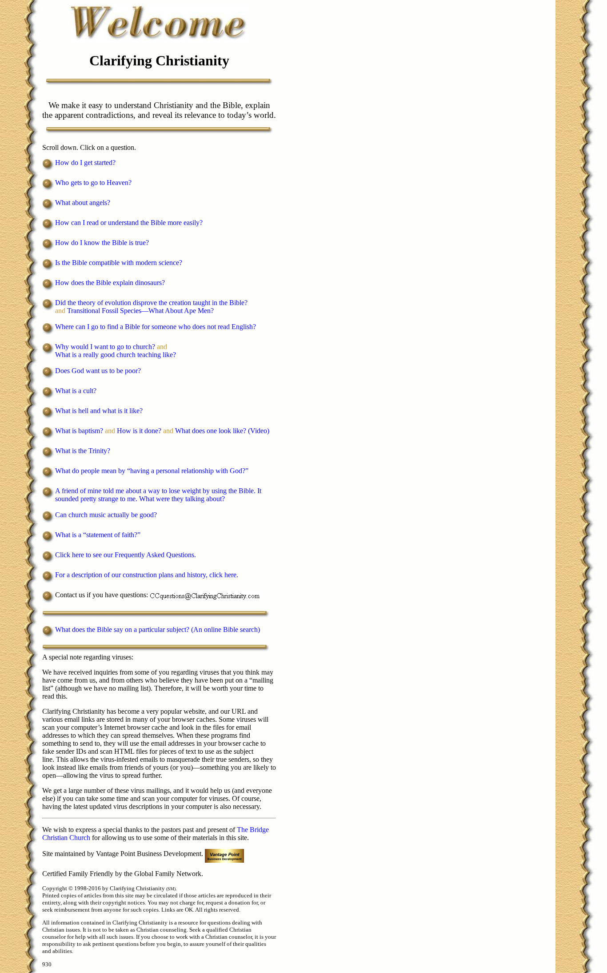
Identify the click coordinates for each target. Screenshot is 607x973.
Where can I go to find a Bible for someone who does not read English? (155, 326)
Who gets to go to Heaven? (93, 182)
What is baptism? (79, 430)
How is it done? (139, 430)
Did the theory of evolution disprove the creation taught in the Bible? (151, 302)
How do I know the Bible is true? (102, 242)
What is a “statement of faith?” (97, 535)
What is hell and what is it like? (99, 410)
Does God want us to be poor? (98, 370)
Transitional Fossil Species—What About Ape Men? (140, 310)
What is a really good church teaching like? (115, 354)
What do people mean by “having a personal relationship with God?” (151, 470)
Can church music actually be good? (106, 515)
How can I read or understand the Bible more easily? (129, 222)
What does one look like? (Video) (222, 430)
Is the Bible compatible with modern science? (118, 262)
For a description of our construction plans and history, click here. (146, 575)
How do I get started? (85, 162)
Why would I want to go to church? (105, 346)
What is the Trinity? (82, 450)
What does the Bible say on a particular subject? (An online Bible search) (157, 629)
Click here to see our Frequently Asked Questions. (125, 555)
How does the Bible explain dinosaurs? (110, 282)
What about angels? (82, 202)
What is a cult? (75, 390)
